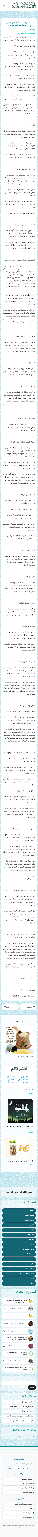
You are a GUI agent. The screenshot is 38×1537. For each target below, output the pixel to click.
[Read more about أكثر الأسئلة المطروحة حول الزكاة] (19, 1148)
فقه (32, 1259)
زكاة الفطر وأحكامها (25, 1057)
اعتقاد (32, 1210)
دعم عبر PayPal (27, 1513)
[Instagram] (14, 1468)
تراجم (32, 1244)
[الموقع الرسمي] (10, 1468)
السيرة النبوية (29, 1220)
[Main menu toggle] (4, 5)
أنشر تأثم (29, 1090)
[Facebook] (28, 1468)
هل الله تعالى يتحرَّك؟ (26, 1411)
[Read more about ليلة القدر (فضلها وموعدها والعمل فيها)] (20, 1111)
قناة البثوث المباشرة (25, 1488)
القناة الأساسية (27, 1479)
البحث (34, 1379)
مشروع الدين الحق (27, 1402)
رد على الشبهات (28, 1249)
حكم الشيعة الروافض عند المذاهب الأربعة (20, 1416)
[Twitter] (23, 1468)
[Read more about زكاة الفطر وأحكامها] (19, 1040)
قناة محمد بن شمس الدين (23, 1504)
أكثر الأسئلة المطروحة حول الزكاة (20, 1162)
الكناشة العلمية (27, 1508)
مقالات (32, 1278)
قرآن (32, 1264)
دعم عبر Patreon (27, 1517)
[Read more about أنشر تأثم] (19, 1076)
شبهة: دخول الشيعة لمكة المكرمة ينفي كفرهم (18, 1421)
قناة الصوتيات (27, 1492)
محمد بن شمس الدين (26, 1274)
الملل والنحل (29, 1235)
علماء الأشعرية (28, 1254)
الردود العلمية (27, 1483)
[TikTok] (19, 1468)
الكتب (32, 1230)
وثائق (32, 1283)
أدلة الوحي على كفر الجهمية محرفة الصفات (20, 1407)
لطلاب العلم (30, 1269)
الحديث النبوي (29, 1215)
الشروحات (30, 1225)
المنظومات (30, 1239)
